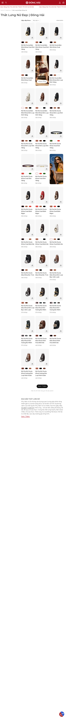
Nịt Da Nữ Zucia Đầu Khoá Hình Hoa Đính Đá (40, 340)
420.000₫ (38, 345)
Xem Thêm (56, 159)
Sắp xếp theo (29, 20)
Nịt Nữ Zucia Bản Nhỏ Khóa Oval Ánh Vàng (28, 47)
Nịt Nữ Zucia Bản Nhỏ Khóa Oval (56, 46)
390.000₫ (53, 50)
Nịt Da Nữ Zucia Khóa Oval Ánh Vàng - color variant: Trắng (54, 141)
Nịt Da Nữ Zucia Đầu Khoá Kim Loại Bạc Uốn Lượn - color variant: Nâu (54, 270)
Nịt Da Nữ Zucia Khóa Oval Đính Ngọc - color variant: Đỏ (30, 206)
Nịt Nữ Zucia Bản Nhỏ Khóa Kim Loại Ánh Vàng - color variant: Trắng (58, 75)
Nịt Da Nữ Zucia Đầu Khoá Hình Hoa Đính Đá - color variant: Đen (40, 336)
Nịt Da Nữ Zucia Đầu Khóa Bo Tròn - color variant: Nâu (26, 270)
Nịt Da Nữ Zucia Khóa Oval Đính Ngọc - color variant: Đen (22, 206)
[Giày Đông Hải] (33, 2)
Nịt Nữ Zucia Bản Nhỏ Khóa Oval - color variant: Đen (51, 42)
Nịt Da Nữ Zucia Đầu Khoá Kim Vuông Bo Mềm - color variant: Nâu (36, 303)
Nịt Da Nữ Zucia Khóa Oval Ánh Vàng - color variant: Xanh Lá (51, 141)
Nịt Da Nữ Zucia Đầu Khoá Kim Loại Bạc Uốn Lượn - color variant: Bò (51, 270)
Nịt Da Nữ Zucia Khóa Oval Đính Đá (27, 243)
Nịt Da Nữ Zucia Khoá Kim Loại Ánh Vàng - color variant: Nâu (54, 108)
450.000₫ (53, 85)
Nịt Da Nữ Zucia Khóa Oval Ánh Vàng (55, 146)
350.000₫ (52, 150)
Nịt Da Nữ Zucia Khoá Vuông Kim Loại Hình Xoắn (27, 373)
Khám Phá (42, 81)
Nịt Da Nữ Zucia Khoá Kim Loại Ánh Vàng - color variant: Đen (51, 108)
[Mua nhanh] (32, 38)
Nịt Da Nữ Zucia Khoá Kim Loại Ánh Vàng (56, 113)
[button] (6, 3)
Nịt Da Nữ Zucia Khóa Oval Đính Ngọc (26, 211)
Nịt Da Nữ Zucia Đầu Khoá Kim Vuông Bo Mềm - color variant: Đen (44, 303)
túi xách (24, 407)
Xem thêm (25, 416)
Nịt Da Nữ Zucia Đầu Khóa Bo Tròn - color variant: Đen (22, 270)
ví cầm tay (30, 407)
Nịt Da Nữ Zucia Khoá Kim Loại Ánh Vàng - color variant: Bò (58, 108)
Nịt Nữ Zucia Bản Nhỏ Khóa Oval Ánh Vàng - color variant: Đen (22, 42)
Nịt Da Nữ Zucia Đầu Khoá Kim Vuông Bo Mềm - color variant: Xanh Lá (40, 303)
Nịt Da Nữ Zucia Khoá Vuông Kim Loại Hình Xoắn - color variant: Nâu (30, 368)
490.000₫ (24, 52)
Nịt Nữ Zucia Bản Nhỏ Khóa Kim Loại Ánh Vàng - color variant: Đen (51, 75)
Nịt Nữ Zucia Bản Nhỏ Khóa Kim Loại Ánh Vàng (56, 80)
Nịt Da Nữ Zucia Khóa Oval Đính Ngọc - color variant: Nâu (26, 206)
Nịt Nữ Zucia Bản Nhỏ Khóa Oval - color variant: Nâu (54, 42)
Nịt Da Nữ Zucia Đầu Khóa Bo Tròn (27, 274)
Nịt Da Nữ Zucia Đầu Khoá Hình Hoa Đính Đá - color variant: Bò (36, 336)
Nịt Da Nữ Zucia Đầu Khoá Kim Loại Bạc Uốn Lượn (56, 275)
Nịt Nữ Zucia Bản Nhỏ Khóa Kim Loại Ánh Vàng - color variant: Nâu (54, 75)
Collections (7, 10)
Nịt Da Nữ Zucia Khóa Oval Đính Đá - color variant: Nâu (30, 239)
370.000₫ (53, 279)
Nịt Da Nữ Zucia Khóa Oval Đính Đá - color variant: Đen (22, 239)
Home (2, 10)
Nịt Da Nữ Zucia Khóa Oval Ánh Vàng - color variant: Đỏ (58, 141)
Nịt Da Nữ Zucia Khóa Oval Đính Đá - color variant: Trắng (26, 239)
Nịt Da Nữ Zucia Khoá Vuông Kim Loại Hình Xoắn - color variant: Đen (26, 368)
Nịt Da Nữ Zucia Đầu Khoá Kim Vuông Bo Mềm (40, 308)
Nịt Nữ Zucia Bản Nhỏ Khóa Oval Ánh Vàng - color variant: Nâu (26, 42)
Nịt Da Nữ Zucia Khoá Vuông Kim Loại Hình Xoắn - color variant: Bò (22, 368)
